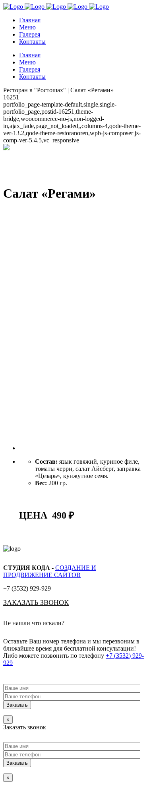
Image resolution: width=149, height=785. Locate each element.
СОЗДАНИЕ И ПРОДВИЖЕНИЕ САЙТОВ (49, 571)
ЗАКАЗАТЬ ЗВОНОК (36, 602)
